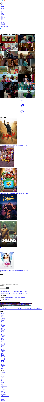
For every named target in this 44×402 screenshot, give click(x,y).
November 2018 (3, 358)
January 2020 (2, 349)
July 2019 (2, 353)
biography (2, 375)
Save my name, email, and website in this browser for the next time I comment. (9, 284)
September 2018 (3, 359)
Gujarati (2, 13)
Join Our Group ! (3, 400)
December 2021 (3, 335)
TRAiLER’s (2, 22)
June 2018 (2, 361)
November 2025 (3, 318)
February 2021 (3, 341)
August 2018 (2, 360)
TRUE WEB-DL (3, 23)
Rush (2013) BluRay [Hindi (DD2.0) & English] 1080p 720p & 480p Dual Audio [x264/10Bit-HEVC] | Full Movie (14, 291)
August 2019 (2, 352)
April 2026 (2, 315)
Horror (2, 16)
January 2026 (2, 317)
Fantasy (2, 12)
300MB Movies (3, 5)
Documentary (2, 10)
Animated (2, 374)
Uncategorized (3, 24)
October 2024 (2, 326)
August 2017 (2, 367)
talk (1, 21)
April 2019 (2, 355)
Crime (2, 9)
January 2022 (2, 334)
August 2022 (2, 330)
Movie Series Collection (4, 17)
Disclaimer (2, 399)
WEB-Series (2, 395)
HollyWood (2, 383)
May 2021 (2, 339)
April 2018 (2, 362)
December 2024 (3, 325)
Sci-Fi (2, 19)
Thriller (2, 391)
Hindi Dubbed (3, 14)
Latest (2, 2)
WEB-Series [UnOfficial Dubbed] (5, 26)
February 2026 (3, 316)
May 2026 (2, 314)
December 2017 (3, 365)
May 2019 (2, 354)
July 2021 (2, 338)
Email (1, 283)
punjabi (2, 387)
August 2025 (2, 320)
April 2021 (2, 340)
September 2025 (3, 319)
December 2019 (3, 350)
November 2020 (3, 343)
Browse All (1, 3)
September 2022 (3, 329)
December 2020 (3, 342)
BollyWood (2, 8)
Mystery (2, 18)
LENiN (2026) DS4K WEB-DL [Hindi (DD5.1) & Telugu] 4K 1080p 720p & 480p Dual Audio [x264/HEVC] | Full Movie (14, 293)
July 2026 (2, 313)
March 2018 (2, 363)
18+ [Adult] (2, 4)
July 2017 (2, 368)
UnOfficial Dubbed (3, 394)
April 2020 (2, 347)
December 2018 (3, 357)
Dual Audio (2, 11)
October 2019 (2, 351)
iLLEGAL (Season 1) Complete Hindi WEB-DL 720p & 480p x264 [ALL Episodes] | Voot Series (14, 297)
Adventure (2, 6)
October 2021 (2, 336)
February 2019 (3, 356)
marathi (2, 385)
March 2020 (2, 348)
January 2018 (2, 364)
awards (2, 7)
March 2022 (2, 333)
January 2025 (2, 324)
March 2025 (2, 323)
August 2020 (2, 345)
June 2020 (2, 346)
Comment (1, 280)
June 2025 (2, 321)
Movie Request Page (7, 299)
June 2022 (2, 331)
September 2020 (3, 344)
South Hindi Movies (3, 389)
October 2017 (2, 366)
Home (0, 2)
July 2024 (2, 328)
